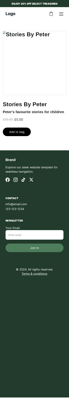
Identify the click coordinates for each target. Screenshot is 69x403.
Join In (34, 248)
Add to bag (16, 132)
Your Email (12, 228)
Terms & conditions (34, 273)
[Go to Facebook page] (7, 180)
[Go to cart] (51, 14)
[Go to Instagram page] (15, 180)
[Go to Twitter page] (31, 180)
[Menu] (61, 14)
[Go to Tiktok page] (23, 180)
